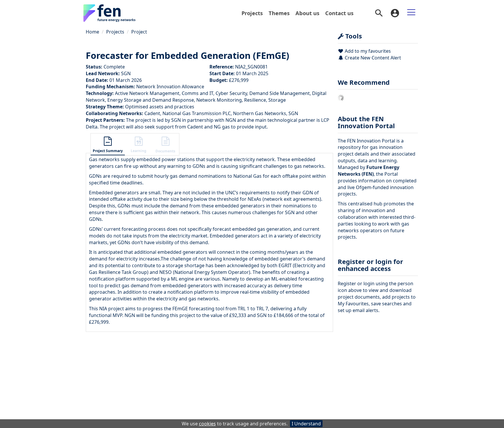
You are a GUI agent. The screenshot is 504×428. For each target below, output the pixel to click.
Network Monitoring (219, 100)
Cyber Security (231, 93)
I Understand (306, 423)
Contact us (339, 13)
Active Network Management (147, 93)
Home (92, 32)
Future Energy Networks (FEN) (368, 170)
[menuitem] (252, 13)
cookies (207, 423)
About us (307, 13)
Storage (277, 100)
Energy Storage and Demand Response (150, 100)
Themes (279, 13)
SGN (126, 73)
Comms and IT (197, 93)
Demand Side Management (279, 93)
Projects (252, 13)
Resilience (255, 100)
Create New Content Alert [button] (372, 57)
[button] (108, 145)
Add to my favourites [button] (367, 51)
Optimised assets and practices (159, 106)
